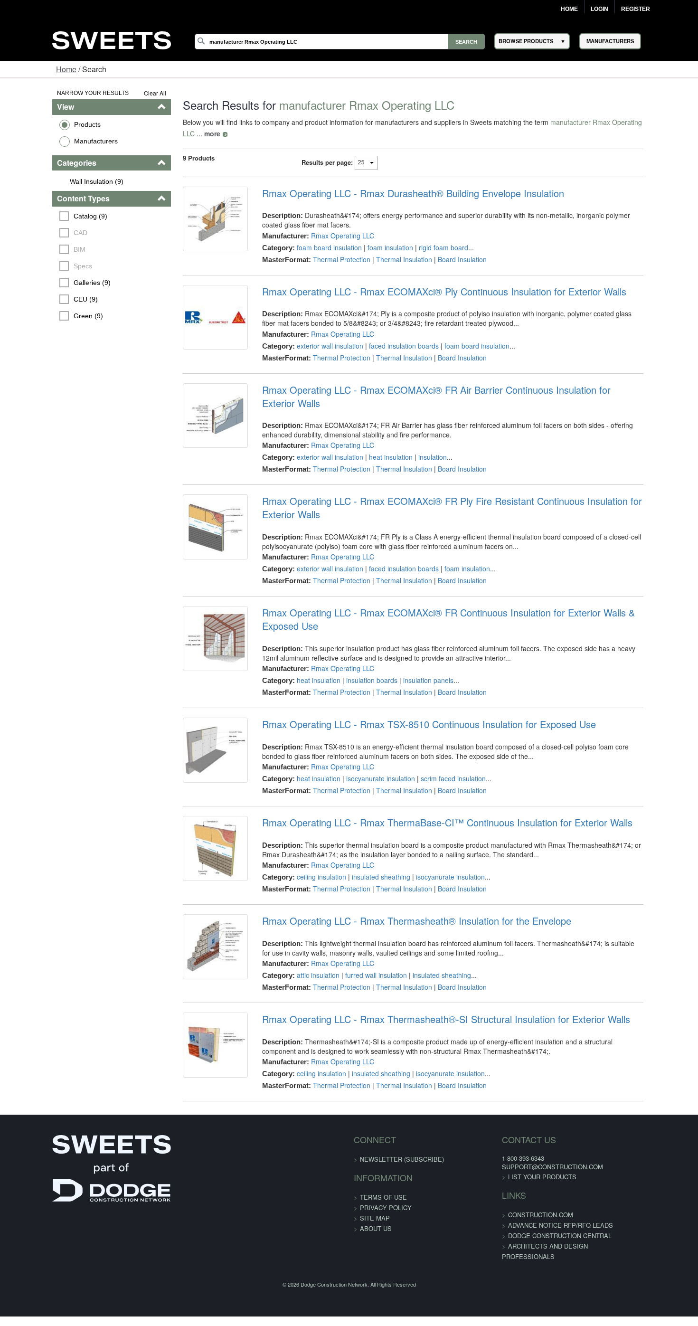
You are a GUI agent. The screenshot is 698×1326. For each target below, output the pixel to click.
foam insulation (375, 236)
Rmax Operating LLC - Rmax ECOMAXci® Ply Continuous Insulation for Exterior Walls (429, 280)
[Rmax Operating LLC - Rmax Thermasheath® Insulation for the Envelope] (194, 901)
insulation (417, 432)
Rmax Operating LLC (327, 224)
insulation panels (413, 629)
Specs (38, 266)
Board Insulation (447, 248)
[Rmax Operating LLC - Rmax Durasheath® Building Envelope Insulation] (194, 213)
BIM (35, 249)
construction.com (514, 1163)
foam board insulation (314, 236)
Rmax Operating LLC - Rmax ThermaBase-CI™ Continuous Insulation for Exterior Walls (432, 771)
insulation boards (356, 629)
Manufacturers (51, 141)
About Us (376, 1177)
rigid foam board (428, 236)
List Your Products (515, 1125)
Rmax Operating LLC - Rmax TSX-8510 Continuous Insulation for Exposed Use (414, 673)
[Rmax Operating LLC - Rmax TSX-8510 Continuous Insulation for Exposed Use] (194, 704)
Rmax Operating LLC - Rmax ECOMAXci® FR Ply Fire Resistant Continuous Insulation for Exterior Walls (467, 476)
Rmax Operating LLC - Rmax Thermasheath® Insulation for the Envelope (401, 869)
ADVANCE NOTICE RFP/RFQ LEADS (533, 1173)
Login (599, 9)
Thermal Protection (326, 248)
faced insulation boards (389, 334)
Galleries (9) (47, 282)
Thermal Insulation (389, 248)
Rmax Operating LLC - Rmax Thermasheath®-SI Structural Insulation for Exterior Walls (431, 968)
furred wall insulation (361, 923)
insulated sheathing (366, 825)
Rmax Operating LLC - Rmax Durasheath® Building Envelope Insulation (398, 182)
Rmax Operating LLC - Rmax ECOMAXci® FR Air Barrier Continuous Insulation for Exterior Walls (451, 378)
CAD (36, 233)
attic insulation (303, 923)
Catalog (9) (46, 216)
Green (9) (43, 316)
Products (42, 124)
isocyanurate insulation (365, 727)
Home (569, 9)
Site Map (375, 1166)
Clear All (128, 93)
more (646, 122)
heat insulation (375, 432)
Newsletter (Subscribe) (402, 1107)
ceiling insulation (306, 825)
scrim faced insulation (438, 727)
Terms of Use (383, 1145)
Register (635, 9)
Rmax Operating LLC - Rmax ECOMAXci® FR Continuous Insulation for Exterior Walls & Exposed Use (463, 574)
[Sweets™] (111, 38)
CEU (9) (41, 299)
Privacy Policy (386, 1156)
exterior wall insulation (315, 334)
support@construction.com (525, 1115)
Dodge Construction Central (533, 1184)
